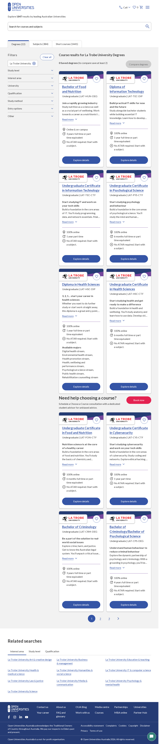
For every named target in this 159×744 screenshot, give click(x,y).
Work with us (82, 725)
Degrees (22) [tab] (18, 44)
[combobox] (79, 26)
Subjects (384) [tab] (40, 43)
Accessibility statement (91, 739)
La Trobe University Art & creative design (30, 672)
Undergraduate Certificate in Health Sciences (119, 293)
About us (60, 720)
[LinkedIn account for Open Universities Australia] (21, 730)
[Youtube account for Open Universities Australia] (27, 730)
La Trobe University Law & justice (25, 694)
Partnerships (119, 720)
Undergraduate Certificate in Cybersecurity (119, 441)
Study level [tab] (34, 664)
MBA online (119, 725)
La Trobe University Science (22, 704)
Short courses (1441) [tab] (67, 43)
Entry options (15, 108)
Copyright (132, 739)
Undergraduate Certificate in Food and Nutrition (74, 441)
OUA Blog (80, 720)
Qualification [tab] (52, 664)
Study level (13, 70)
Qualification (15, 93)
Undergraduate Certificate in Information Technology (78, 190)
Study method (15, 100)
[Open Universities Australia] (21, 10)
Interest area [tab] (17, 664)
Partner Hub (138, 725)
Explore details (80, 159)
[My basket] (141, 7)
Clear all (46, 56)
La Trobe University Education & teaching (126, 672)
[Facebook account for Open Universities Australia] (9, 730)
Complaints (110, 739)
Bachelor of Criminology (78, 540)
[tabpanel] (79, 338)
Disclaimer (144, 739)
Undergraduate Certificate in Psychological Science (123, 190)
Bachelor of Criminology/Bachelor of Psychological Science (125, 545)
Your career (43, 725)
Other (11, 116)
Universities (138, 720)
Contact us (42, 720)
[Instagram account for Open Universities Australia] (15, 730)
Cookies (121, 739)
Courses (98, 725)
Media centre (101, 720)
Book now (136, 409)
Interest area (14, 77)
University (13, 85)
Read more (67, 119)
